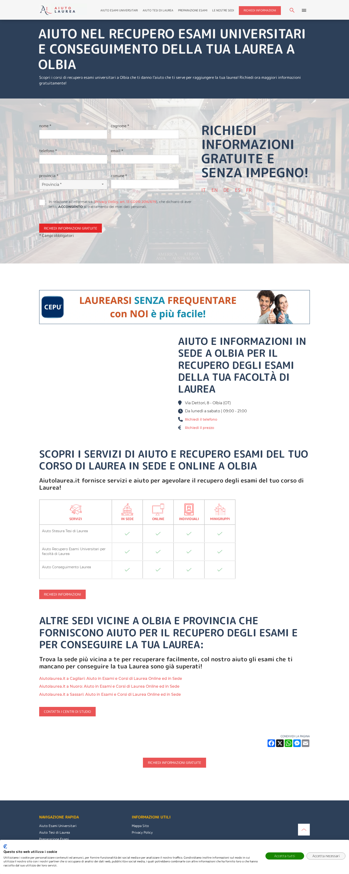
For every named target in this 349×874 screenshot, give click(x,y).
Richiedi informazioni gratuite (174, 762)
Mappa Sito (140, 825)
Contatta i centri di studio (67, 711)
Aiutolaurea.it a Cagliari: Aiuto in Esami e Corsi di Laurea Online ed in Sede (110, 678)
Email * (117, 150)
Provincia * (48, 175)
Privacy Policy (142, 832)
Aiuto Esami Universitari (119, 10)
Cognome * (120, 125)
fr (249, 190)
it (203, 190)
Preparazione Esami (193, 10)
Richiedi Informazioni (260, 10)
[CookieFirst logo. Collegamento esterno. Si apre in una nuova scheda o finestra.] (5, 846)
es (238, 190)
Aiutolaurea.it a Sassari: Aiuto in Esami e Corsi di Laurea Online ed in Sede (110, 694)
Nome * (45, 125)
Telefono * (48, 150)
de (226, 190)
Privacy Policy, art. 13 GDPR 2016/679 (125, 202)
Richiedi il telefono (201, 419)
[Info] (304, 829)
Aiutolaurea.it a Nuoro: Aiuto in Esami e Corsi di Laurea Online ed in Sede (109, 686)
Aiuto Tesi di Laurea (158, 10)
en (215, 190)
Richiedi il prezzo (199, 428)
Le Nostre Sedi (223, 10)
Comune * (119, 175)
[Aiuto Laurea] (63, 9)
